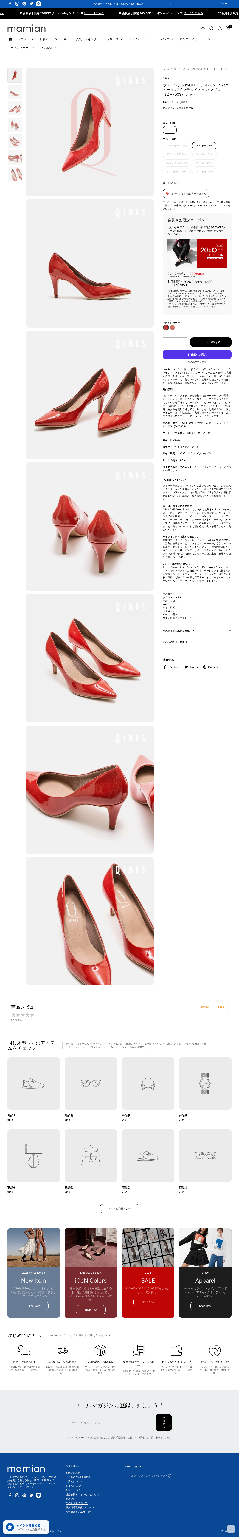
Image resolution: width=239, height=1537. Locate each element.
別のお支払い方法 (197, 362)
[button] (211, 28)
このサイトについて (77, 1502)
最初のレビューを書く (213, 1006)
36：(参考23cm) (204, 154)
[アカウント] (220, 28)
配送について (73, 1490)
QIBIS (166, 78)
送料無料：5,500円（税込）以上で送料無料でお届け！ (119, 4)
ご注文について (74, 1481)
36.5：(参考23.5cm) (177, 162)
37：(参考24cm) (204, 162)
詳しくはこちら (62, 13)
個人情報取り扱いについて (80, 1507)
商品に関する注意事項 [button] (175, 641)
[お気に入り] (203, 28)
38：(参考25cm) (204, 171)
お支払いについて (75, 1485)
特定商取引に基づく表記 (79, 1511)
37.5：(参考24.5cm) (177, 171)
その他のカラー (171, 322)
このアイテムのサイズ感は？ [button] (178, 630)
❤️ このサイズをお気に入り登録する (186, 193)
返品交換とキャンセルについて (83, 1494)
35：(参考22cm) (204, 145)
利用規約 (70, 1498)
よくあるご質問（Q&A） (79, 1477)
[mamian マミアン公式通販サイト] (26, 28)
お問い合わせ (73, 1472)
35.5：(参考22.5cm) (177, 154)
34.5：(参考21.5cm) (176, 145)
